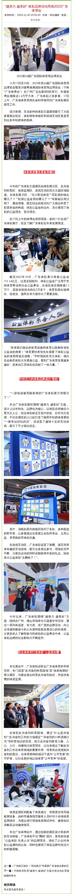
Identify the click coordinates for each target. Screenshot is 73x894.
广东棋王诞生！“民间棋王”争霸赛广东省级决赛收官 (41, 866)
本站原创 (35, 19)
